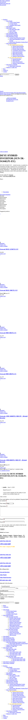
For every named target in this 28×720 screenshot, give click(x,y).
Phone (1, 593)
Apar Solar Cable (10, 650)
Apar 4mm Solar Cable (15, 654)
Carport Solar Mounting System (17, 38)
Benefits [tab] (2, 196)
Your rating (3, 503)
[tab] (15, 192)
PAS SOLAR (6, 600)
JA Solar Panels (13, 23)
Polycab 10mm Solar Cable (16, 657)
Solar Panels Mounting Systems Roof (18, 42)
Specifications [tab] (3, 197)
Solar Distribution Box (11, 33)
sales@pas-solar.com (5, 3)
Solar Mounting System (12, 36)
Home (1, 92)
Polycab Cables (13, 32)
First (17, 588)
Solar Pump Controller (11, 64)
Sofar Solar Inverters (17, 52)
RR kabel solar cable (14, 29)
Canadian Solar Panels (14, 25)
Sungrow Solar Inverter (15, 633)
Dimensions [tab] (3, 198)
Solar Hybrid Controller (12, 35)
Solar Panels (9, 21)
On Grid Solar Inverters (12, 629)
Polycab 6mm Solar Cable (18, 659)
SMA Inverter (12, 635)
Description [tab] (3, 201)
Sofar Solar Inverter (14, 632)
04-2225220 (3, 2)
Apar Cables (12, 30)
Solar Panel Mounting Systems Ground (15, 642)
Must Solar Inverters (17, 53)
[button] (3, 253)
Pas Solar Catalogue (5, 0)
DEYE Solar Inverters (17, 47)
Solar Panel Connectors (15, 66)
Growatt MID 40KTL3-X (8, 333)
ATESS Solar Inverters (18, 46)
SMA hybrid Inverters (17, 54)
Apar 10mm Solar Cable (15, 652)
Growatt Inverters (16, 59)
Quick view (3, 244)
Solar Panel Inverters (11, 43)
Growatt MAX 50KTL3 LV (9, 290)
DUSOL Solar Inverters (18, 49)
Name (2, 519)
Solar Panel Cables (10, 28)
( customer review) (5, 470)
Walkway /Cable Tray (11, 67)
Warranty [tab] (2, 200)
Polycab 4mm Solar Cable (18, 660)
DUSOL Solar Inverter (15, 618)
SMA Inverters (16, 60)
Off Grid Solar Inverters (20, 92)
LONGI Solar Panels (14, 22)
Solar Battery (9, 26)
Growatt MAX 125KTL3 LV (9, 249)
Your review (3, 506)
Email (2, 522)
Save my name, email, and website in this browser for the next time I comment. (13, 525)
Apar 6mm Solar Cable (15, 653)
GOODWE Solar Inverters (19, 50)
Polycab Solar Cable (11, 656)
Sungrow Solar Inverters (18, 56)
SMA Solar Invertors (14, 625)
